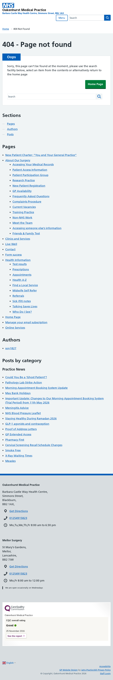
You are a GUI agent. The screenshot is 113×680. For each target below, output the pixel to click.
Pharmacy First (14, 439)
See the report (15, 636)
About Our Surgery (17, 160)
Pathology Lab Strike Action (23, 382)
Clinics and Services (17, 238)
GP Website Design (68, 670)
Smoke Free (13, 450)
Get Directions (18, 511)
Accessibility (105, 666)
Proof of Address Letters (21, 429)
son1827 (10, 348)
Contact (10, 249)
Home (5, 28)
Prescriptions (21, 269)
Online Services (15, 327)
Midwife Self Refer (25, 290)
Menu (62, 17)
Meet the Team (23, 223)
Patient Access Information (30, 169)
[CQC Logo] (14, 611)
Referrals (18, 296)
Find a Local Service (25, 285)
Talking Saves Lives (25, 306)
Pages (11, 123)
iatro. (83, 670)
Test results (20, 264)
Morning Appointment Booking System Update (36, 388)
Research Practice (24, 180)
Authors (12, 129)
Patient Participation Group (30, 175)
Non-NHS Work (22, 217)
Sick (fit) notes (22, 301)
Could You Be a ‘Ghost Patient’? (26, 377)
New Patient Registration (29, 185)
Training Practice (23, 212)
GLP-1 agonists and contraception (27, 424)
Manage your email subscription (26, 322)
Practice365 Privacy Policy (98, 670)
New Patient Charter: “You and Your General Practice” (41, 155)
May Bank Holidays (17, 393)
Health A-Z (20, 280)
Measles (10, 461)
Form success (13, 254)
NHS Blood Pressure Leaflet (23, 413)
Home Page (95, 84)
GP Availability (22, 191)
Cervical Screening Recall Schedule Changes (33, 445)
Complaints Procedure (27, 201)
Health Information (18, 260)
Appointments (22, 274)
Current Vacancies (24, 207)
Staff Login (105, 673)
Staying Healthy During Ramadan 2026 (31, 418)
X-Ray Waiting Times (18, 455)
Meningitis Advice (17, 408)
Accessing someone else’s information (37, 228)
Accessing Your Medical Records (33, 164)
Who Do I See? (22, 311)
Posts (10, 134)
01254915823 (18, 518)
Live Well (11, 244)
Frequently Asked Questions (31, 196)
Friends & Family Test (26, 233)
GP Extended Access (18, 434)
